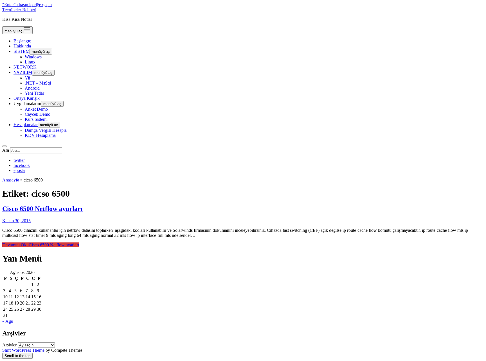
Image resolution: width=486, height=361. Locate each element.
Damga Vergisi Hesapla (46, 130)
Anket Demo (36, 109)
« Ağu (7, 321)
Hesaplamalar (26, 124)
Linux (30, 62)
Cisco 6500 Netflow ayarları (42, 208)
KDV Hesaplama (40, 135)
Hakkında (22, 46)
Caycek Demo (37, 114)
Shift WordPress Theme (23, 350)
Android (32, 88)
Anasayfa (10, 180)
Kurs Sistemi (36, 119)
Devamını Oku (40, 244)
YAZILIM (23, 72)
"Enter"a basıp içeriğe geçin (27, 4)
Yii (27, 78)
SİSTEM (22, 51)
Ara (5, 150)
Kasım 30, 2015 (16, 220)
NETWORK (25, 67)
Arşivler (9, 344)
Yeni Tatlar (34, 93)
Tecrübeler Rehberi (19, 9)
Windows (33, 57)
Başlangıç (22, 40)
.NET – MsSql (38, 83)
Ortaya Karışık (27, 98)
